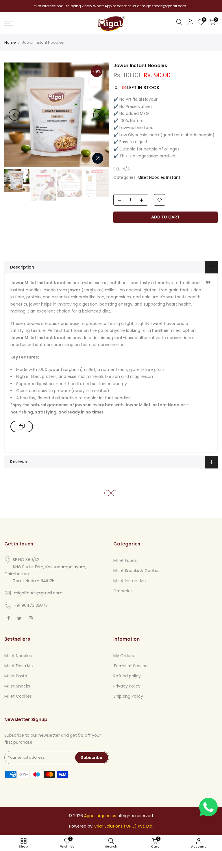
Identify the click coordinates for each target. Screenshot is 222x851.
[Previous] (14, 115)
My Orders (123, 656)
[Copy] (21, 426)
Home (10, 42)
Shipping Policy (128, 696)
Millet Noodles (18, 656)
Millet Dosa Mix (19, 666)
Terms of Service (130, 666)
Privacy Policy (126, 686)
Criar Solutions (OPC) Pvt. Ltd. (123, 826)
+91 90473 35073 (31, 605)
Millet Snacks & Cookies (136, 571)
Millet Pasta (15, 676)
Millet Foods (125, 560)
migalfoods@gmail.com (38, 593)
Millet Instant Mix (130, 581)
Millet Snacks (17, 686)
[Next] (99, 115)
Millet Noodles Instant (159, 177)
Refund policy (127, 676)
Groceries (123, 591)
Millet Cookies (18, 696)
